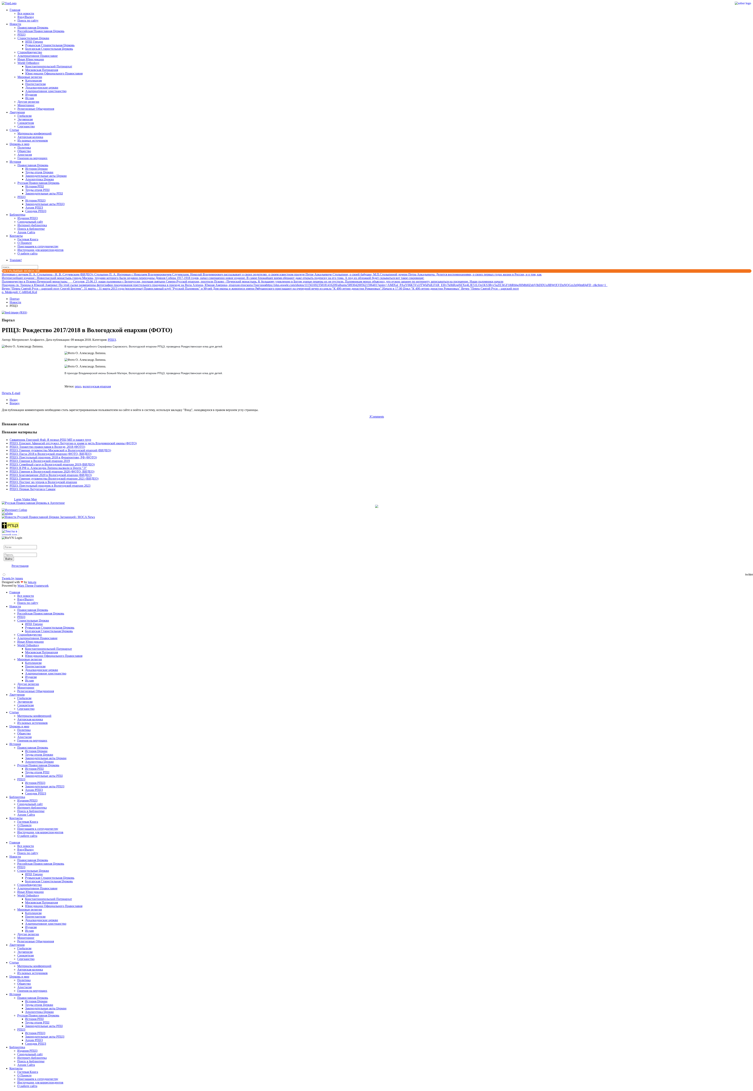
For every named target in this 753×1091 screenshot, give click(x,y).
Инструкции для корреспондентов (40, 250)
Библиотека (17, 214)
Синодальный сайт (30, 221)
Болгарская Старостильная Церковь (49, 48)
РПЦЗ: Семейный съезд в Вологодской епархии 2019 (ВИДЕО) (52, 464)
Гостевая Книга (27, 239)
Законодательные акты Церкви (46, 175)
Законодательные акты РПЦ (44, 193)
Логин (8, 543)
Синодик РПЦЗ (35, 211)
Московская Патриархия (41, 70)
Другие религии (28, 101)
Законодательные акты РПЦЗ (45, 204)
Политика (24, 147)
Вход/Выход (25, 17)
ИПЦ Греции (34, 41)
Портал (14, 298)
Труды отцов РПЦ (37, 190)
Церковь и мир (19, 144)
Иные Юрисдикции (30, 59)
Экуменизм (25, 119)
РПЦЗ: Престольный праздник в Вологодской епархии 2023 (50, 485)
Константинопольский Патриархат (48, 66)
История (15, 161)
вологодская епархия (97, 386)
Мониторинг (26, 105)
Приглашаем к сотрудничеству (37, 246)
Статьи (14, 130)
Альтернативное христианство (45, 91)
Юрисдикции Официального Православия (54, 73)
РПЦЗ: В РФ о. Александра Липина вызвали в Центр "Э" (48, 468)
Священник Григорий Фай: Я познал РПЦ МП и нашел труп (50, 439)
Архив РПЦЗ (34, 207)
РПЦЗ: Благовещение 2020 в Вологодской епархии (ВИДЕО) (51, 475)
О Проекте (24, 243)
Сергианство (26, 126)
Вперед (14, 403)
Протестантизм (35, 84)
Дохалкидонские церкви (41, 87)
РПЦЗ (21, 34)
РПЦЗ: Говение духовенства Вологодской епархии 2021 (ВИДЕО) (54, 478)
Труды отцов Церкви (39, 172)
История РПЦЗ (35, 200)
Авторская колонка (30, 137)
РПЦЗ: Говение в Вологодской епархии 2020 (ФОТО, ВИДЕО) (52, 471)
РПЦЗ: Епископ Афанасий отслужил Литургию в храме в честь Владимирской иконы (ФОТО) (73, 443)
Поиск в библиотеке (31, 228)
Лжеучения (17, 112)
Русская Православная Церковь (38, 183)
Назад (13, 399)
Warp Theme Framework (33, 585)
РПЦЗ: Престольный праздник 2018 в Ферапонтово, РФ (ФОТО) (53, 457)
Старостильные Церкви (33, 38)
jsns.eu (32, 582)
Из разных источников (32, 140)
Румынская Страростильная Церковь (50, 45)
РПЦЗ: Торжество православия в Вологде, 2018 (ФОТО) (47, 446)
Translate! (16, 260)
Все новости (25, 13)
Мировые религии (29, 77)
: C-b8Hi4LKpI (19, 292)
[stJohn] (7, 513)
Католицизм (33, 80)
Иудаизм (31, 94)
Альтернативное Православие (37, 55)
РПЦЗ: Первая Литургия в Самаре (32, 489)
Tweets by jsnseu (12, 578)
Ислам (29, 98)
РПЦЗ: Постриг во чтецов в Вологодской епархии (43, 482)
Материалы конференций (34, 133)
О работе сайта (27, 253)
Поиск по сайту (27, 20)
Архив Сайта (26, 232)
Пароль (9, 551)
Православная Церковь (32, 27)
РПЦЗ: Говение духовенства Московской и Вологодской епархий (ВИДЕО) (60, 450)
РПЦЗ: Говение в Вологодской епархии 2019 (40, 461)
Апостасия (24, 154)
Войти (8, 558)
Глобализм (24, 115)
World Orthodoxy (28, 63)
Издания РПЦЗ (27, 218)
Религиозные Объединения (35, 108)
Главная (15, 10)
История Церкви (36, 168)
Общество (24, 151)
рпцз (78, 386)
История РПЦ (34, 186)
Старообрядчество (29, 52)
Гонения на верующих (32, 158)
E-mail (16, 393)
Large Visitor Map (25, 499)
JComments (376, 416)
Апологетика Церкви (39, 179)
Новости (15, 24)
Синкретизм (25, 123)
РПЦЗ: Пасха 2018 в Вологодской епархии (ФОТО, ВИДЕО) (50, 453)
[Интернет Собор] (14, 510)
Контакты (16, 235)
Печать (7, 393)
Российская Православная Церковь (40, 31)
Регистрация (20, 565)
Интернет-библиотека (32, 225)
